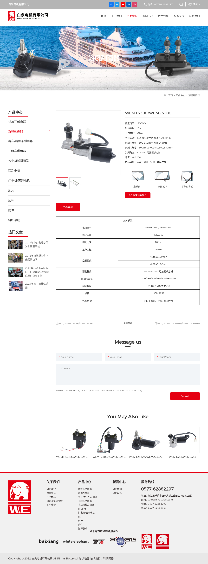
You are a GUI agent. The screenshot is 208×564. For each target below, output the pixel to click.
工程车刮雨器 (17, 151)
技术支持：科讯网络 (102, 558)
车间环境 (51, 496)
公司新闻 (117, 488)
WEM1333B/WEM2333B (79, 323)
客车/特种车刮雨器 (20, 141)
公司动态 (117, 492)
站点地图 (84, 558)
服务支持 (179, 16)
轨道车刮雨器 (17, 121)
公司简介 (51, 488)
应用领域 (163, 16)
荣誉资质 (51, 492)
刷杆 (11, 200)
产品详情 (68, 207)
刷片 (11, 190)
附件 (11, 210)
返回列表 (127, 323)
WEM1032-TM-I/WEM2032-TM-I (182, 323)
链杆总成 (14, 220)
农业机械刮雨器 (18, 161)
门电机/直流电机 (19, 180)
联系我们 (194, 16)
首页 (103, 16)
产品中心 (132, 16)
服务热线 (147, 482)
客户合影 (51, 504)
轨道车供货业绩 (55, 500)
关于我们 (116, 16)
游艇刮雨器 (194, 95)
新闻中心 (148, 16)
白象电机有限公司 (28, 16)
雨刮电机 (14, 171)
